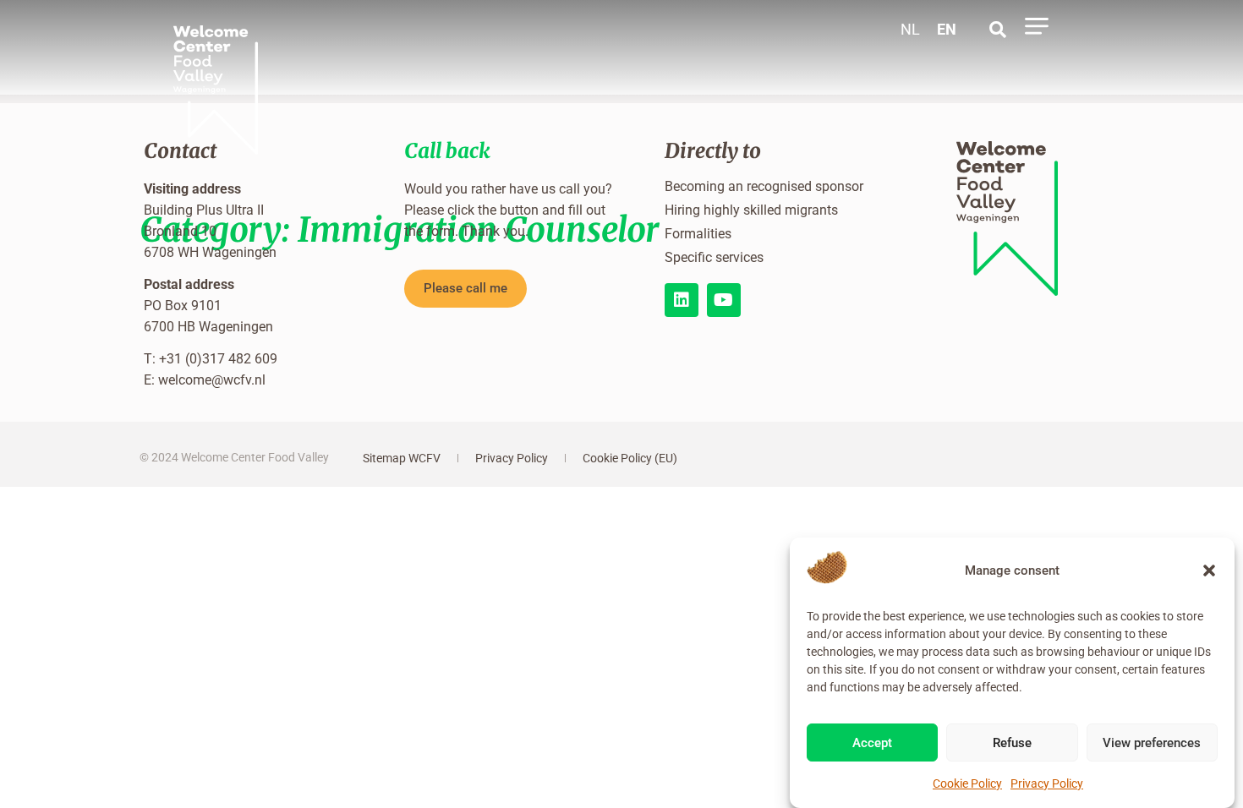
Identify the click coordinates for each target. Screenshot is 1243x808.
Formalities (698, 234)
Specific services (714, 257)
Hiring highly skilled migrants (751, 210)
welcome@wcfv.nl (212, 380)
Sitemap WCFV (402, 458)
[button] (1209, 570)
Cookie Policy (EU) (630, 458)
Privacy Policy (1046, 783)
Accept (872, 743)
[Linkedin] (681, 300)
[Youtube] (724, 300)
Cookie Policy (967, 783)
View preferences (1152, 743)
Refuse (1012, 743)
